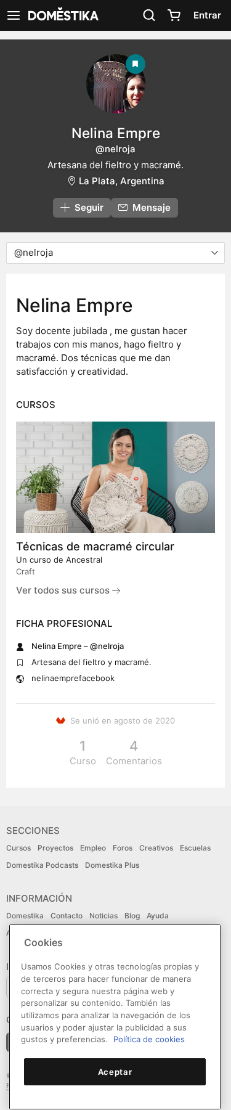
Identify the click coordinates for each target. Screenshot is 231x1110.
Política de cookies (149, 1039)
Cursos (18, 847)
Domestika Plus (112, 865)
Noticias (103, 915)
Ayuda (158, 915)
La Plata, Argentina (121, 181)
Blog (132, 915)
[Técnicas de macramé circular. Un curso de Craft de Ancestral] (115, 478)
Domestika (25, 915)
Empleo (93, 847)
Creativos (156, 847)
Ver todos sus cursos (64, 590)
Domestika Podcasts (42, 865)
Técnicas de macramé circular (95, 546)
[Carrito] (174, 15)
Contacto (67, 915)
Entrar (207, 15)
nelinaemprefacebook (73, 678)
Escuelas (195, 847)
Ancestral (84, 560)
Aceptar (115, 1072)
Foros (122, 847)
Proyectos (55, 847)
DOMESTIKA (62, 15)
